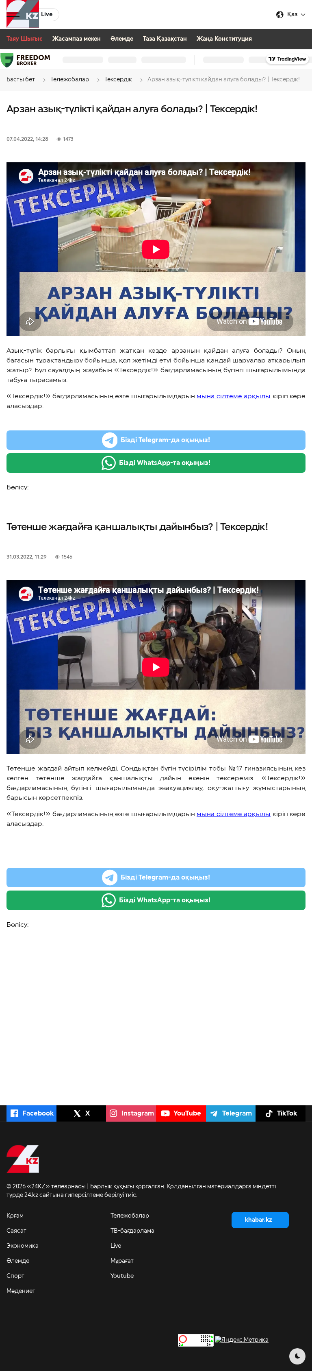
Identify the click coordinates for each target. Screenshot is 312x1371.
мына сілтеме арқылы (234, 396)
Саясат (16, 1231)
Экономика (22, 1246)
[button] (13, 15)
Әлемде (121, 39)
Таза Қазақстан (165, 39)
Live (115, 1246)
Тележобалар (129, 1216)
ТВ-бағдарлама (132, 1231)
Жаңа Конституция (224, 39)
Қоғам (15, 1216)
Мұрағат (122, 1261)
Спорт (15, 1276)
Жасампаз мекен (76, 39)
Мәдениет (20, 1291)
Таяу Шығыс (24, 39)
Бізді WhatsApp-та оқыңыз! (164, 463)
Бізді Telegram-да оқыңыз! (165, 440)
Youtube (122, 1276)
